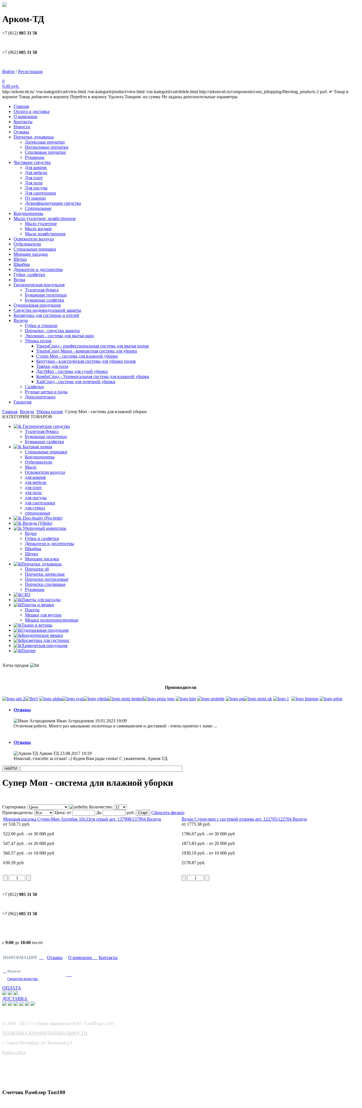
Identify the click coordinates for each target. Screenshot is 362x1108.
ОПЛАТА (11, 987)
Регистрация (30, 71)
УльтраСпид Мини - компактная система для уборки (86, 351)
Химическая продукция (44, 645)
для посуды (36, 497)
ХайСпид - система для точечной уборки (75, 381)
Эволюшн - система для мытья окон (59, 335)
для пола (33, 492)
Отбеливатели (27, 244)
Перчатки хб (37, 569)
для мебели (35, 482)
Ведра (19, 279)
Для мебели (36, 172)
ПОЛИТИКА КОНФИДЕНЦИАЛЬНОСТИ (44, 1033)
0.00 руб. (10, 86)
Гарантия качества (22, 979)
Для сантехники (40, 193)
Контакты (23, 121)
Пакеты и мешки (37, 604)
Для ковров (36, 167)
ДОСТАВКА (14, 998)
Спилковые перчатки (45, 152)
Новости (22, 126)
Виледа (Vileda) (36, 523)
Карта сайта (13, 1052)
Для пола (33, 182)
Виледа (21, 320)
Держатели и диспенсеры (49, 543)
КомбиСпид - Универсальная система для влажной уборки (92, 376)
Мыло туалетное (41, 223)
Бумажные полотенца (46, 295)
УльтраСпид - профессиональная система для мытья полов (92, 345)
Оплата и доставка (31, 111)
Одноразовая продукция (37, 305)
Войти (8, 71)
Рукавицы (34, 157)
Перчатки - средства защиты (52, 330)
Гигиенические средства (45, 426)
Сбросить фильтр (167, 812)
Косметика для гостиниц (45, 640)
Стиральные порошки (35, 249)
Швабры (22, 264)
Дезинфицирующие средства (53, 203)
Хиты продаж (16, 665)
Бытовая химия (36, 446)
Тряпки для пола (52, 366)
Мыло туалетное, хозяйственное (45, 218)
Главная (21, 106)
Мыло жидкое (38, 228)
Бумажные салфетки (44, 300)
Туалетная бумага (42, 289)
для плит (33, 487)
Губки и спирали (41, 325)
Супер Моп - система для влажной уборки (77, 356)
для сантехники (40, 502)
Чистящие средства (32, 162)
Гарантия (22, 402)
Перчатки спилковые (45, 584)
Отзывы (21, 131)
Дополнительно (40, 396)
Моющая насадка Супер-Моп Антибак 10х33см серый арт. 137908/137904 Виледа (82, 819)
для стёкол (35, 507)
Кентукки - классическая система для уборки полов (86, 361)
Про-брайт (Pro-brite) (42, 518)
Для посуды (36, 187)
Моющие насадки (31, 254)
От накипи (35, 198)
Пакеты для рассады (41, 599)
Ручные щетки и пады (46, 391)
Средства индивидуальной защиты (47, 310)
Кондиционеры (28, 213)
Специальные (38, 208)
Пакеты (32, 609)
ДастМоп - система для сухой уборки (72, 371)
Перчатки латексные (45, 574)
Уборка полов (38, 340)
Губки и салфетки (42, 538)
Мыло (30, 467)
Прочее (28, 650)
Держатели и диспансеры (38, 269)
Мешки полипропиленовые (51, 620)
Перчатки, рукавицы (34, 137)
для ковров (35, 477)
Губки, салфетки (29, 274)
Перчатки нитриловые (46, 579)
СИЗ (25, 594)
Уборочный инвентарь (43, 528)
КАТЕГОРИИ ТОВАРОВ (27, 416)
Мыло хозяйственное (45, 233)
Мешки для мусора (43, 614)
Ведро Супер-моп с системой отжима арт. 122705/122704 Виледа (244, 819)
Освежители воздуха (34, 238)
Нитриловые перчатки (46, 147)
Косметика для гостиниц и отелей (46, 315)
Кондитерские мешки (42, 635)
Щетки (20, 259)
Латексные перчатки (45, 142)
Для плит (34, 177)
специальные (37, 513)
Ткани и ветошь (36, 625)
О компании (25, 116)
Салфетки (34, 386)
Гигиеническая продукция (39, 284)
